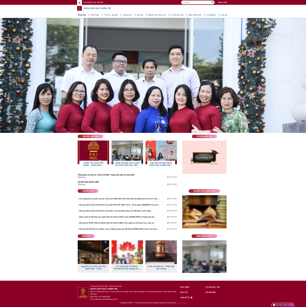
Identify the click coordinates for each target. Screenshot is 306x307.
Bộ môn (86, 236)
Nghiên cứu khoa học (157, 15)
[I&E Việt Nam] (181, 303)
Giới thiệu (95, 15)
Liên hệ (224, 15)
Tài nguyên (211, 15)
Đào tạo (140, 15)
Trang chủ (82, 15)
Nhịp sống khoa (195, 15)
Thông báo (127, 15)
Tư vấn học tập (177, 15)
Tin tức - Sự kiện (111, 15)
